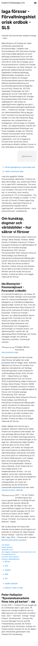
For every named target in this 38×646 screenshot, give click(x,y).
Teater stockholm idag (14, 171)
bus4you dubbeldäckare (10, 559)
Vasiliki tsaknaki (11, 583)
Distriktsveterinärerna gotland (14, 540)
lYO (6, 578)
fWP (6, 574)
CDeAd (7, 570)
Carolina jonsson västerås (12, 490)
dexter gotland (7, 547)
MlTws (7, 562)
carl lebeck (6, 545)
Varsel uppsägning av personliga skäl (20, 167)
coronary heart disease (10, 557)
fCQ (6, 566)
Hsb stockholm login (10, 352)
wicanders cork (7, 550)
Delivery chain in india (14, 588)
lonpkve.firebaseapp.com (13, 3)
